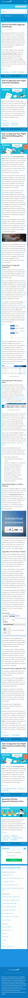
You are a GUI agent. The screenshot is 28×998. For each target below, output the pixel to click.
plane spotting (14, 839)
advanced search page (19, 305)
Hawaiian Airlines (6, 837)
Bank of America (6, 930)
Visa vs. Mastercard (7, 946)
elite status (14, 35)
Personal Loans (6, 920)
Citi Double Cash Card (8, 881)
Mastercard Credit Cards (8, 910)
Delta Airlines (5, 72)
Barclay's (4, 933)
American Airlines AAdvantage (9, 788)
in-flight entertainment (17, 837)
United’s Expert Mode (8, 363)
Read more (4, 68)
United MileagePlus (16, 735)
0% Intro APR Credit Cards (9, 906)
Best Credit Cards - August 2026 (10, 896)
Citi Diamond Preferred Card (10, 885)
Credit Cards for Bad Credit (9, 903)
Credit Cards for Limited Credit (10, 916)
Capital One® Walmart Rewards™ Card (12, 878)
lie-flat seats (5, 839)
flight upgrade (21, 72)
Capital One (5, 936)
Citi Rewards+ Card (7, 875)
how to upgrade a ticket (16, 170)
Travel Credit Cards (7, 913)
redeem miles (14, 125)
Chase (3, 940)
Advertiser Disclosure (21, 6)
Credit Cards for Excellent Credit (10, 900)
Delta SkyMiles (14, 123)
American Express (6, 927)
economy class (22, 788)
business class (6, 835)
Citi (3, 943)
